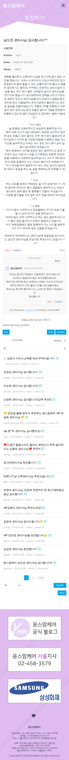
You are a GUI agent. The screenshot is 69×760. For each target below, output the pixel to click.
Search (60, 585)
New (62, 592)
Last (41, 577)
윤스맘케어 (14, 5)
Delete (61, 332)
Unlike (17, 250)
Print (62, 250)
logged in (30, 310)
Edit (51, 332)
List (6, 332)
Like (7, 250)
